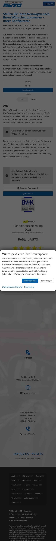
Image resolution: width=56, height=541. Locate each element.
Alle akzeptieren (30, 281)
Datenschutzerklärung (12, 287)
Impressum (29, 287)
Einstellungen (46, 281)
